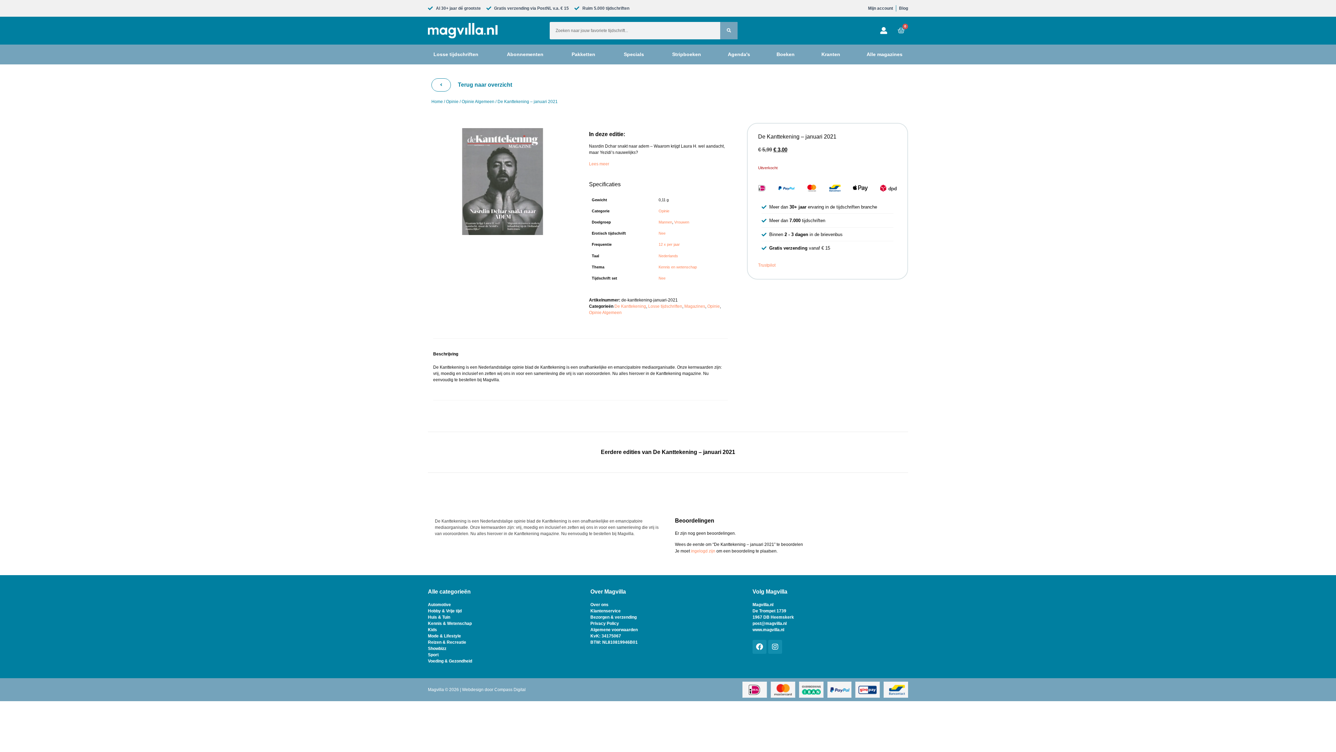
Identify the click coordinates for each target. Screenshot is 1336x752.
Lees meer (599, 164)
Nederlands (668, 256)
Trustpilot (767, 265)
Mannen (665, 222)
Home (437, 101)
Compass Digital (510, 689)
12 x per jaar (669, 244)
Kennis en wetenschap (678, 267)
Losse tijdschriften (665, 306)
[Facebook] (759, 647)
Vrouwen (681, 222)
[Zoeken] (729, 30)
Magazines (694, 306)
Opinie (452, 101)
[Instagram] (775, 647)
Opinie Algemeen (478, 101)
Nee (662, 233)
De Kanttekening (630, 306)
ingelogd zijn (703, 551)
